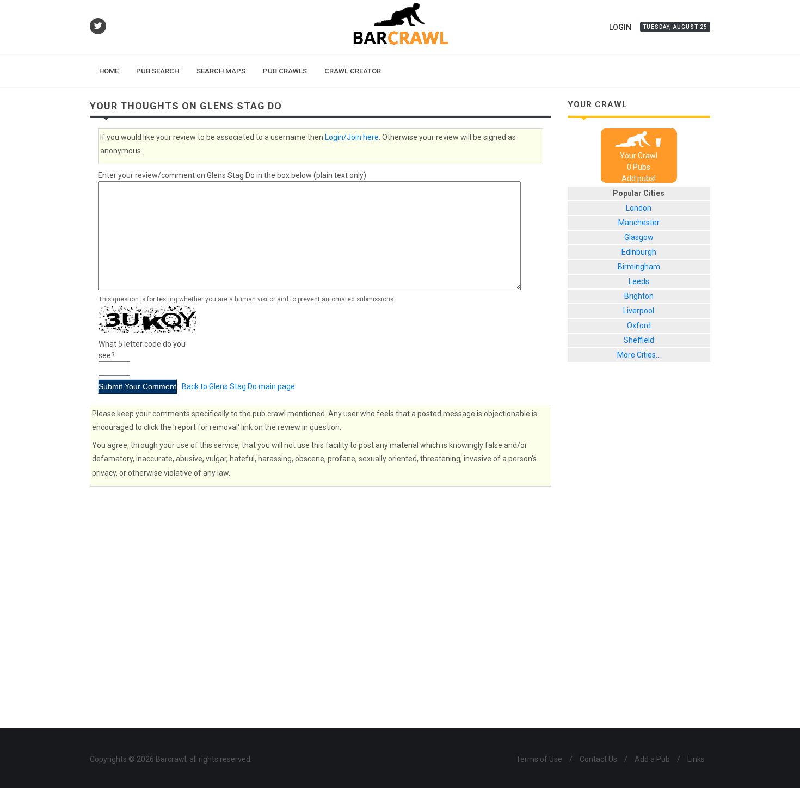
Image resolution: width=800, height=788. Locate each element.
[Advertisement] (639, 553)
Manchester (639, 222)
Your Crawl (638, 155)
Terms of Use (539, 759)
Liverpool (638, 310)
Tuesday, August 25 (675, 27)
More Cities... (639, 354)
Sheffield (639, 340)
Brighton (639, 296)
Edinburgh (638, 252)
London (638, 208)
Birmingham (639, 266)
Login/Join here (352, 137)
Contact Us (598, 759)
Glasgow (639, 237)
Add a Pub (652, 759)
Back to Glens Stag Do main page (238, 386)
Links (696, 759)
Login (620, 27)
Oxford (639, 325)
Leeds (639, 281)
